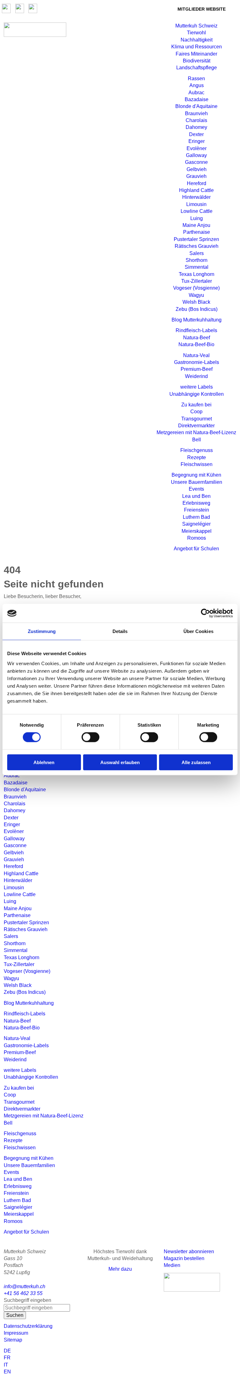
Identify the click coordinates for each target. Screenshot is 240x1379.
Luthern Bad (196, 517)
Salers (196, 253)
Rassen (196, 78)
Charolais (196, 120)
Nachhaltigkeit (196, 39)
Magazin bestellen (184, 1258)
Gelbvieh (197, 169)
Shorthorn (197, 260)
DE (7, 1350)
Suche (157, 8)
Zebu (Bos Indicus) (197, 309)
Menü (143, 33)
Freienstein (196, 510)
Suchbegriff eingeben (27, 1300)
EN (7, 1371)
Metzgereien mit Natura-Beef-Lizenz (196, 432)
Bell (196, 439)
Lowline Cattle (196, 211)
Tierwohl (196, 32)
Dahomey (196, 127)
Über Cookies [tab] (198, 631)
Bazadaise (196, 99)
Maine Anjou (196, 225)
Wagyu (196, 295)
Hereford (196, 183)
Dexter (196, 134)
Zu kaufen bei (196, 404)
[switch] (90, 737)
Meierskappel (197, 531)
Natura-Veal (196, 355)
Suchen (14, 1315)
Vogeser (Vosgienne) (196, 288)
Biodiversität (196, 60)
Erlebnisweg (196, 503)
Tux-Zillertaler (196, 281)
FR (7, 1357)
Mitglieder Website (202, 9)
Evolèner (197, 148)
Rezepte (196, 457)
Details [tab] (120, 631)
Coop (196, 411)
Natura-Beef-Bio (196, 344)
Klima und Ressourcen (196, 46)
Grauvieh (196, 176)
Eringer (196, 141)
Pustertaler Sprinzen (196, 239)
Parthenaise (196, 232)
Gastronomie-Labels (196, 362)
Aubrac (196, 92)
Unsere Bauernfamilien (196, 482)
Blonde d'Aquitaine (196, 106)
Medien (172, 1265)
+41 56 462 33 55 (23, 1293)
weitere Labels (196, 387)
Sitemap (13, 1339)
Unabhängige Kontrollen (196, 394)
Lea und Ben (196, 496)
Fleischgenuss (196, 450)
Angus (196, 85)
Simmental (196, 267)
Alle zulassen (196, 762)
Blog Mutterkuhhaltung (197, 319)
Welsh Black (196, 302)
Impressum (16, 1333)
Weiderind (196, 376)
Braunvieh (196, 113)
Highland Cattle (196, 190)
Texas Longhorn (196, 274)
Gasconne (196, 162)
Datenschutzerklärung (28, 1326)
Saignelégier (196, 524)
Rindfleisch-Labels (196, 330)
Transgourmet (196, 418)
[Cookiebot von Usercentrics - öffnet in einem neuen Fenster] (205, 613)
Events (196, 489)
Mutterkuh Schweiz (196, 25)
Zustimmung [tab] (42, 631)
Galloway (196, 155)
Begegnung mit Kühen (196, 475)
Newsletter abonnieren (189, 1251)
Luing (196, 218)
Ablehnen (43, 762)
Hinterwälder (196, 197)
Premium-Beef (196, 369)
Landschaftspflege (196, 67)
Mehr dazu (120, 1269)
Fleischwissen (196, 464)
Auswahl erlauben (120, 762)
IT (6, 1364)
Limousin (196, 204)
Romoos (196, 538)
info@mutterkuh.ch (25, 1286)
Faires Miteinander (196, 53)
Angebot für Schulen (196, 548)
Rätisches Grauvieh (196, 246)
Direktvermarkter (196, 425)
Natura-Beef (196, 337)
